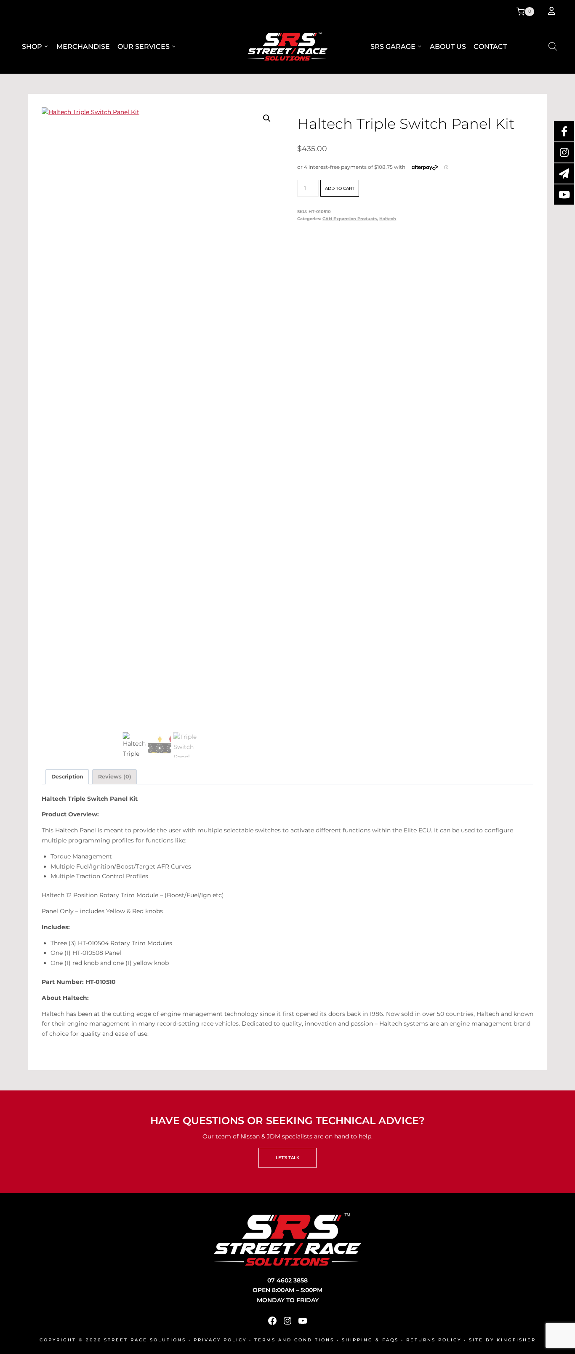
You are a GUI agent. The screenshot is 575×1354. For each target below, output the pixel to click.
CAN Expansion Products (349, 218)
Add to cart (339, 188)
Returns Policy (433, 1340)
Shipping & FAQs (370, 1340)
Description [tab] (67, 776)
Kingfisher (516, 1340)
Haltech (387, 218)
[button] (266, 118)
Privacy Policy (220, 1340)
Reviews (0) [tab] (114, 776)
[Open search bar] (552, 46)
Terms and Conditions (294, 1340)
